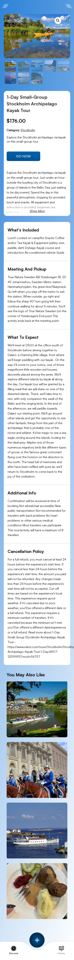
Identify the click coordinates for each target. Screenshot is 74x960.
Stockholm (28, 130)
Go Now (23, 156)
